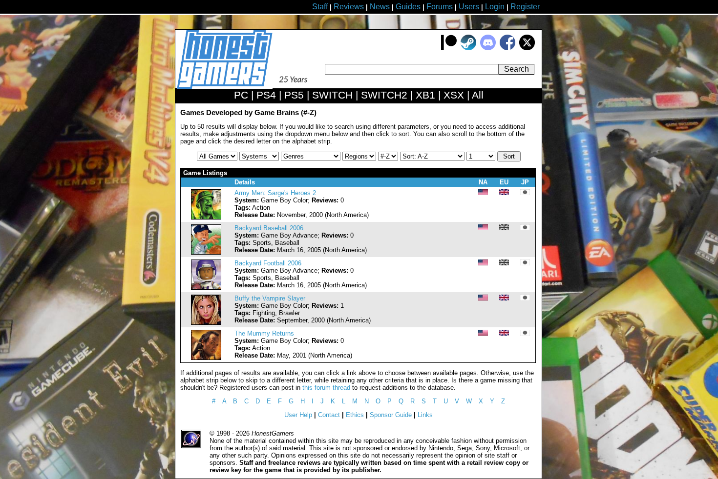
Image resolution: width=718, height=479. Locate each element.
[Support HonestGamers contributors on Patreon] (449, 48)
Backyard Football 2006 (267, 263)
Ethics (355, 415)
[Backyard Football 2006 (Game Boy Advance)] (206, 287)
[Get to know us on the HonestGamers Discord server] (488, 48)
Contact (329, 415)
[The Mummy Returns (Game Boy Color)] (206, 357)
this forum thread (326, 387)
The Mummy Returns (264, 333)
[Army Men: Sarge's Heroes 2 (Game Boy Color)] (206, 217)
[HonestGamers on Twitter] (527, 48)
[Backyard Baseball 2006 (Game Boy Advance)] (206, 252)
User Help (298, 415)
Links (425, 415)
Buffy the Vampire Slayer (269, 298)
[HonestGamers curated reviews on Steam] (468, 48)
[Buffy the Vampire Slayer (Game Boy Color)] (206, 322)
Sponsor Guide (391, 415)
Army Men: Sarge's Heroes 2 (275, 193)
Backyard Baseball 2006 (268, 228)
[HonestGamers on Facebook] (507, 48)
